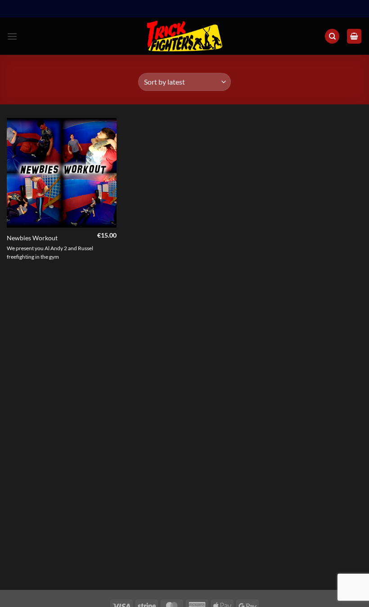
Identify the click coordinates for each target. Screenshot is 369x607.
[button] (12, 36)
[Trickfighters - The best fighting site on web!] (185, 36)
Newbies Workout (32, 238)
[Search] (332, 36)
